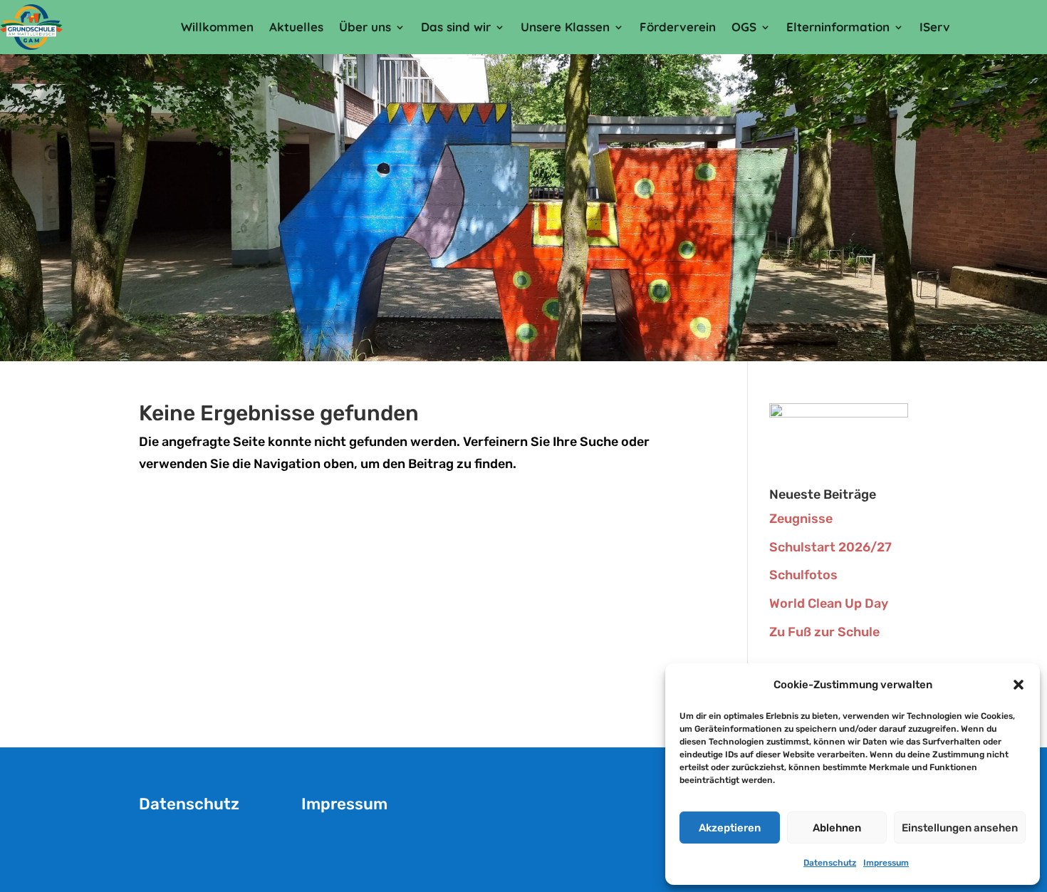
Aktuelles (296, 26)
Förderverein (678, 26)
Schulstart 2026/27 (830, 547)
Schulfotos (803, 575)
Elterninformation (838, 26)
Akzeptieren (730, 827)
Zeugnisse (801, 519)
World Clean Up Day (828, 603)
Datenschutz (829, 863)
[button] (1018, 685)
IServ (935, 26)
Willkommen (217, 26)
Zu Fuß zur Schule (824, 632)
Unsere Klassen (565, 26)
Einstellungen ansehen (960, 827)
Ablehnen (837, 827)
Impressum (886, 863)
